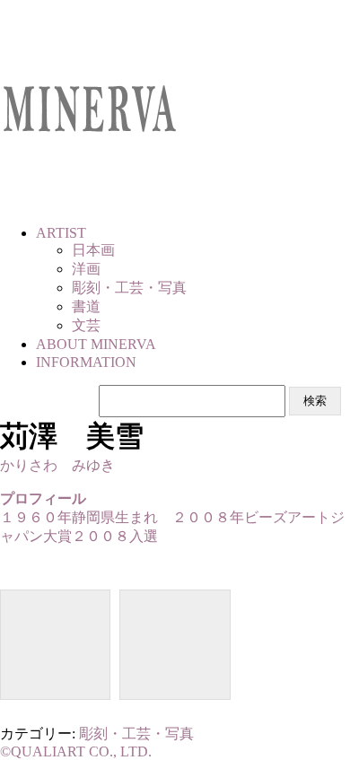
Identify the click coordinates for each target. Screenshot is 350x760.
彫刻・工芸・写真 (136, 733)
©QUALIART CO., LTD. (76, 751)
